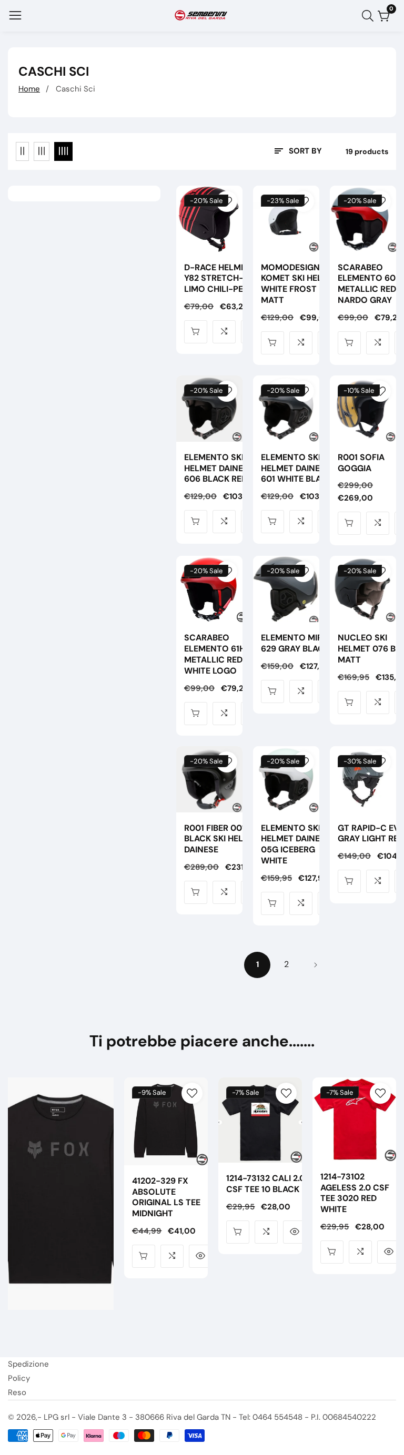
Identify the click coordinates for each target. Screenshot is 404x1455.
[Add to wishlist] (226, 201)
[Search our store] (370, 16)
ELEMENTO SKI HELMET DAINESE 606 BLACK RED (218, 468)
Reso (17, 1392)
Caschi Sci (75, 89)
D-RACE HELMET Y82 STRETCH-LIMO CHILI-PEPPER (224, 278)
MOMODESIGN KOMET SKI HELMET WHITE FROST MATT (300, 284)
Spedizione (28, 1364)
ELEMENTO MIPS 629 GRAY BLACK (295, 643)
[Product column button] (22, 151)
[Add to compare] (224, 331)
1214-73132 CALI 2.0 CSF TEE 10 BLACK (265, 1184)
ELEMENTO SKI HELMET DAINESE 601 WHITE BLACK (296, 468)
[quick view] (195, 331)
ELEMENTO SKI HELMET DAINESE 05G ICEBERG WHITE (295, 844)
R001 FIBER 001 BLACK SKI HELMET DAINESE (222, 839)
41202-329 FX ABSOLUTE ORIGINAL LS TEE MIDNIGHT (166, 1197)
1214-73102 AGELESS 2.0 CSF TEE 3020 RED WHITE (354, 1193)
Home (29, 89)
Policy (19, 1378)
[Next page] (315, 965)
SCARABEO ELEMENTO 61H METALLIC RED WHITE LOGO (214, 654)
